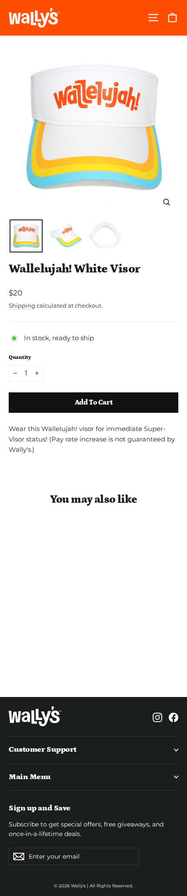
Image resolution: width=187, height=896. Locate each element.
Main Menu (30, 777)
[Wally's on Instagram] (157, 716)
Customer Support (43, 749)
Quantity (20, 357)
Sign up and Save (39, 808)
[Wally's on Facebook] (173, 716)
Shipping (22, 305)
